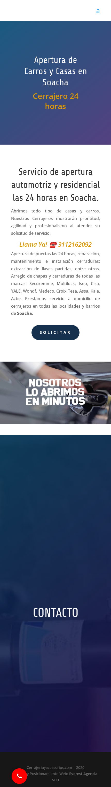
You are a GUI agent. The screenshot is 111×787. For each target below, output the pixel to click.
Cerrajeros (42, 218)
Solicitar (55, 332)
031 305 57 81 (43, 703)
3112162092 (75, 244)
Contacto (55, 613)
